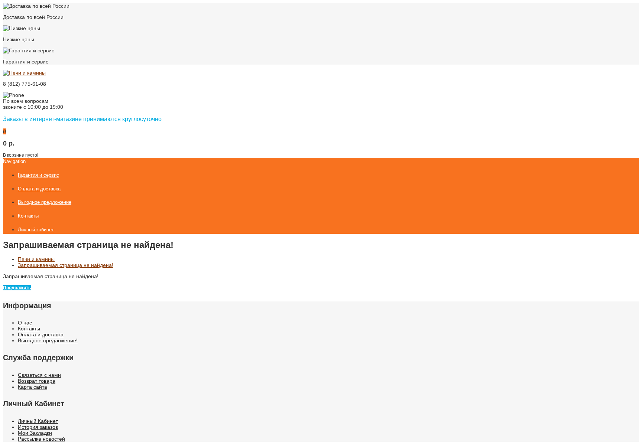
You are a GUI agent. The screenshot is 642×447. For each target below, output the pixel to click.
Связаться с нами (39, 375)
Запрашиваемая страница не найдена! (65, 265)
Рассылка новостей (41, 439)
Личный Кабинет (38, 421)
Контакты (29, 329)
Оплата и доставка (41, 334)
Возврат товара (36, 381)
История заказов (38, 427)
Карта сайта (32, 387)
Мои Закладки (35, 433)
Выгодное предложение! (48, 340)
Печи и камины (36, 259)
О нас (25, 323)
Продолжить (17, 287)
